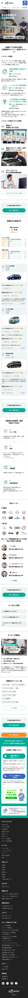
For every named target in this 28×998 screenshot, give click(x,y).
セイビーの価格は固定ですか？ (10, 617)
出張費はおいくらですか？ (9, 611)
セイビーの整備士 (6, 838)
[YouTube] (16, 984)
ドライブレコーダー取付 (7, 688)
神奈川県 (4, 872)
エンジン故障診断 (6, 698)
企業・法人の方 (5, 886)
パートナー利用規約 (7, 927)
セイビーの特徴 (5, 827)
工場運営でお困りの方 (7, 908)
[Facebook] (12, 984)
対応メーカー (5, 836)
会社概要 (4, 976)
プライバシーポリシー (7, 940)
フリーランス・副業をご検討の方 (10, 894)
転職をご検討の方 (6, 898)
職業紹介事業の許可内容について (10, 957)
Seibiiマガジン (5, 915)
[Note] (3, 984)
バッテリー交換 (10, 357)
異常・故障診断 (5, 855)
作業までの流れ (5, 831)
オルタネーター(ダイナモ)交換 (8, 691)
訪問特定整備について (7, 959)
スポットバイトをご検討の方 (9, 896)
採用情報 (4, 979)
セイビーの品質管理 (7, 841)
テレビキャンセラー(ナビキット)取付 (10, 702)
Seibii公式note (5, 918)
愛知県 (3, 874)
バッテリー (4, 853)
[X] (7, 984)
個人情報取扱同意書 (7, 947)
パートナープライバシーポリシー (10, 943)
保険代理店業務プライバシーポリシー (11, 945)
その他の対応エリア (7, 879)
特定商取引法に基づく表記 (8, 950)
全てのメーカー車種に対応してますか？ (12, 624)
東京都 (8, 267)
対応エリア (4, 834)
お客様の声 (4, 829)
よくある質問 (5, 966)
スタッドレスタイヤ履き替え (18, 684)
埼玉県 (3, 870)
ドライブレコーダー (7, 850)
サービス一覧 (5, 848)
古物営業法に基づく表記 (8, 952)
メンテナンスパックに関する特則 (10, 930)
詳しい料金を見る (14, 210)
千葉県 (3, 867)
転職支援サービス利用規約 (8, 954)
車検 (8, 269)
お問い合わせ (5, 969)
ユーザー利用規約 (6, 925)
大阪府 (3, 877)
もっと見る (22, 303)
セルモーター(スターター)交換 (8, 695)
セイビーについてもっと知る (14, 193)
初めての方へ (5, 824)
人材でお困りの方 (6, 906)
